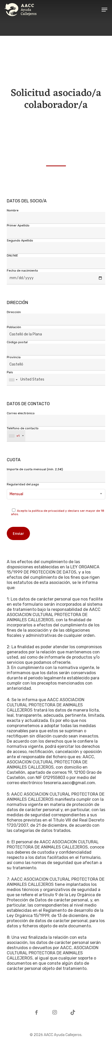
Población (14, 327)
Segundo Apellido (20, 240)
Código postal (17, 342)
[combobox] (56, 494)
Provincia (14, 357)
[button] (104, 9)
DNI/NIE (12, 255)
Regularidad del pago (23, 489)
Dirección (14, 312)
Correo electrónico (21, 413)
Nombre (12, 210)
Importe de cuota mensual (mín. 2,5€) (35, 469)
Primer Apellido (18, 225)
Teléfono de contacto (23, 432)
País (10, 372)
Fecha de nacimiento (22, 270)
